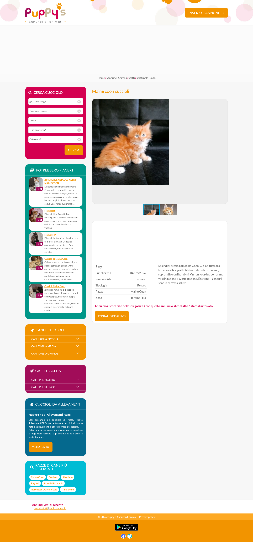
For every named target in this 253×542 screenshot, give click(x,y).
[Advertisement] (126, 49)
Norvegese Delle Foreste (44, 489)
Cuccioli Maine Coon (54, 286)
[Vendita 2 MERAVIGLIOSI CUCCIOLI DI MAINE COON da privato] (36, 184)
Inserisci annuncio (206, 13)
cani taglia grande (44, 353)
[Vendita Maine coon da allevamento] (36, 239)
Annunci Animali (117, 77)
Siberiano (67, 477)
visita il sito (40, 446)
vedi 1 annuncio (57, 508)
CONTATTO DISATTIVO (112, 316)
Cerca (74, 150)
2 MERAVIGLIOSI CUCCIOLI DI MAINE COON (60, 182)
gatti (132, 77)
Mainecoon (49, 210)
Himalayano (68, 489)
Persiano (53, 477)
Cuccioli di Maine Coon (55, 259)
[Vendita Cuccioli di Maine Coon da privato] (36, 263)
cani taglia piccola (45, 339)
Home (101, 77)
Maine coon (50, 235)
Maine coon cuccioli (110, 91)
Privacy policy (147, 516)
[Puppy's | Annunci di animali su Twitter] (129, 537)
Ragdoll (35, 483)
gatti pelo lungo (146, 77)
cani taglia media (43, 346)
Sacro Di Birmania (53, 483)
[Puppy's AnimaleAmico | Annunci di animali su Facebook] (123, 537)
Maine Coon (37, 477)
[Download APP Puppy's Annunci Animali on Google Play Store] (126, 530)
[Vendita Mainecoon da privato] (36, 215)
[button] (225, 151)
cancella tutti (41, 508)
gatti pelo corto (43, 379)
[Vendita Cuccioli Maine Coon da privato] (36, 291)
